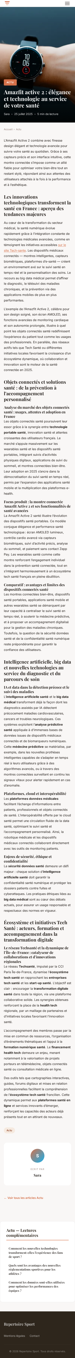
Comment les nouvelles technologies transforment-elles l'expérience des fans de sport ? (36, 1252)
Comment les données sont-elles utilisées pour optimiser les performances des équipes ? (37, 1286)
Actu (10, 82)
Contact (35, 1335)
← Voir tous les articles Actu (23, 1198)
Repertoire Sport (19, 1324)
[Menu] (67, 3)
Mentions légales (14, 1335)
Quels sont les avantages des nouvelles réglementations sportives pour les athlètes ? (35, 1269)
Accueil (8, 129)
